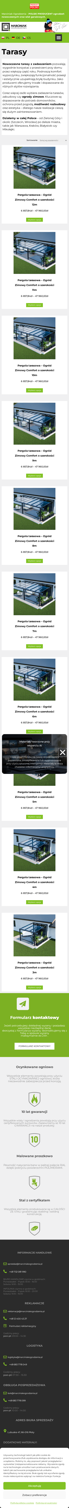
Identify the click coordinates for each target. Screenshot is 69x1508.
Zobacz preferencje (34, 1495)
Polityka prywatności (46, 1503)
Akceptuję (34, 1485)
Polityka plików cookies (22, 1503)
